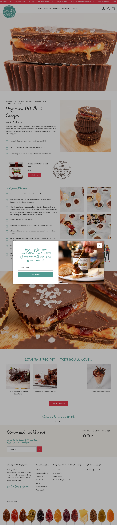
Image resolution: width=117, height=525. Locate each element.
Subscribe (36, 274)
